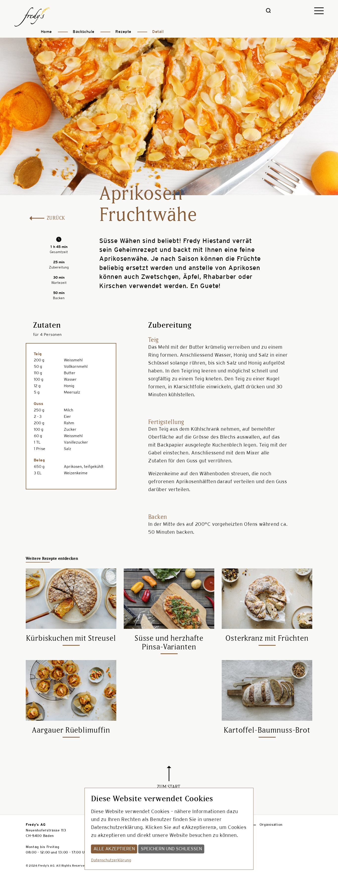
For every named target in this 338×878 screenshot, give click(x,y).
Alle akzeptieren (114, 849)
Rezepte (123, 32)
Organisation (271, 824)
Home (46, 32)
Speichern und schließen (171, 849)
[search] (268, 11)
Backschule (84, 32)
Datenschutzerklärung (111, 860)
